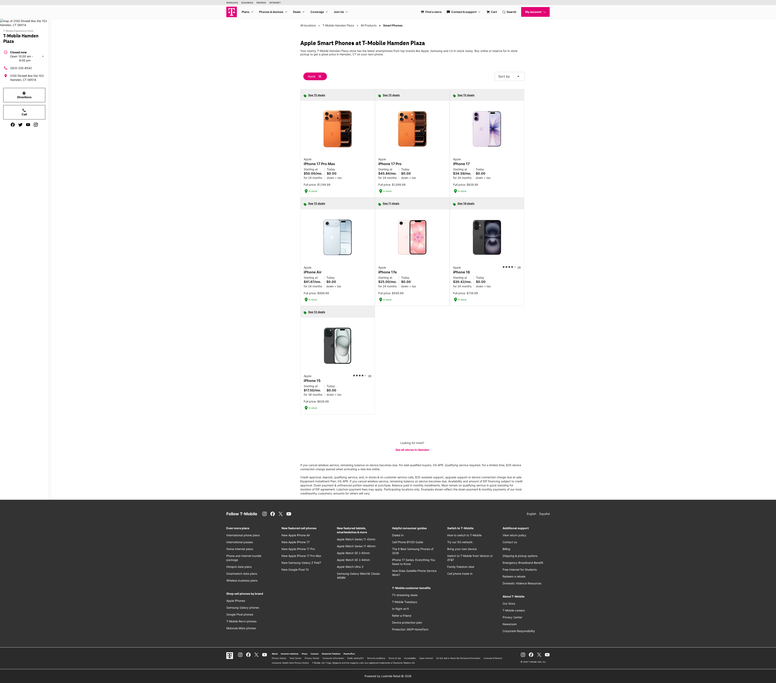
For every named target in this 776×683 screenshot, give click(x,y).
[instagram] (35, 124)
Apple (311, 76)
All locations (308, 25)
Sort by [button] (509, 76)
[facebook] (12, 124)
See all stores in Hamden (412, 449)
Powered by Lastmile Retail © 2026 (388, 676)
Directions (24, 95)
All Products (368, 25)
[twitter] (20, 124)
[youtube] (28, 124)
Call (24, 112)
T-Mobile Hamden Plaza (338, 25)
